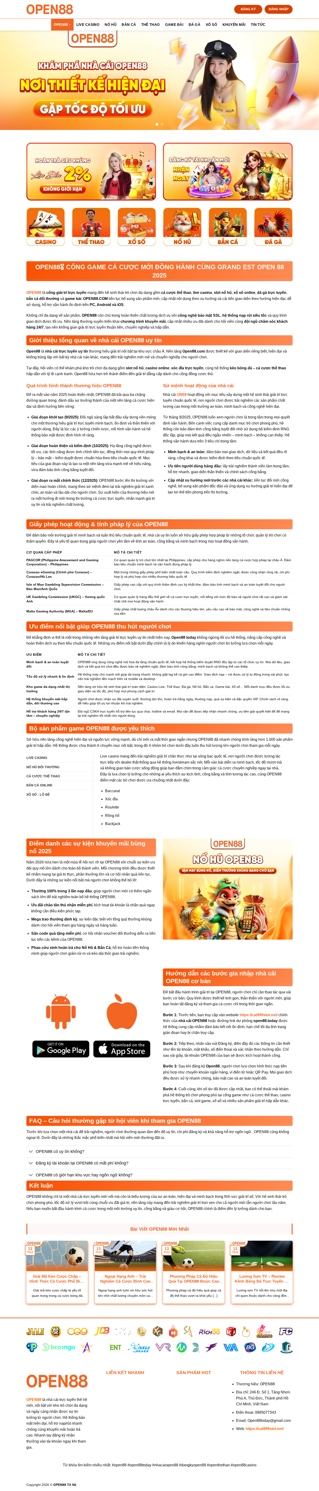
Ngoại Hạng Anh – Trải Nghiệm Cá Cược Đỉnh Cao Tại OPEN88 (125, 1279)
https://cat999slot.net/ (258, 1015)
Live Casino (87, 25)
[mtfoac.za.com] (49, 9)
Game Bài (174, 25)
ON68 (182, 395)
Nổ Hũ (111, 25)
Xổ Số (211, 25)
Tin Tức (258, 25)
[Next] (306, 80)
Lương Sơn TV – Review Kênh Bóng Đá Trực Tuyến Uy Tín (262, 1279)
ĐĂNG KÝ (248, 9)
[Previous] (12, 80)
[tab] (36, 758)
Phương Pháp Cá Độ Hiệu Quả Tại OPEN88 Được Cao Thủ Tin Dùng (193, 1279)
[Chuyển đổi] (30, 1152)
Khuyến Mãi (234, 25)
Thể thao (150, 25)
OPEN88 (61, 25)
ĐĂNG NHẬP (278, 9)
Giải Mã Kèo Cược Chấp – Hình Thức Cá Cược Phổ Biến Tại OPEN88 (57, 1279)
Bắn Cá (129, 25)
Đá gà (195, 25)
